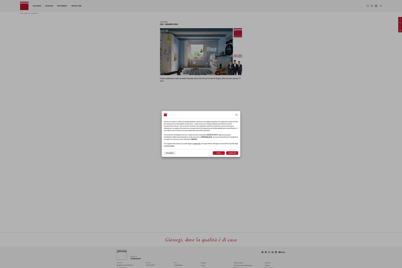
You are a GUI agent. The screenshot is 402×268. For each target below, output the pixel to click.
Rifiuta (219, 153)
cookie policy (197, 143)
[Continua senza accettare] (236, 114)
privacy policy (169, 146)
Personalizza (170, 153)
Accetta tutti (232, 153)
